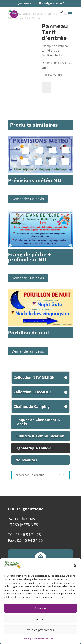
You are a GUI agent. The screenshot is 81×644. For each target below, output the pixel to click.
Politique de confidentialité (38, 638)
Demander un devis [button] (28, 198)
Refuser (40, 619)
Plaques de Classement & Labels (37, 421)
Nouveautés (26, 460)
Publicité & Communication (39, 436)
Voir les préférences (40, 630)
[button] (75, 566)
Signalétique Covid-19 (34, 448)
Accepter (40, 608)
